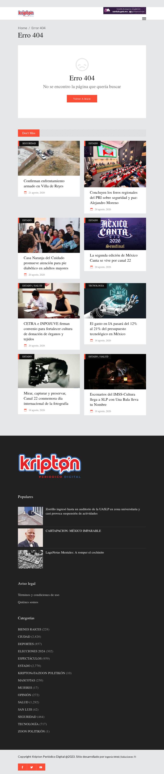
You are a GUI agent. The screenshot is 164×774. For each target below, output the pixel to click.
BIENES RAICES (29, 629)
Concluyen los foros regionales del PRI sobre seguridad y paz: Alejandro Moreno (114, 197)
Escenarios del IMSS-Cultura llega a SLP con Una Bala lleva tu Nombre (114, 399)
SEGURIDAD (29, 143)
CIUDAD (24, 636)
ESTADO (93, 143)
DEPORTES (26, 644)
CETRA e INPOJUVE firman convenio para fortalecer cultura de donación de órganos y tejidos (48, 331)
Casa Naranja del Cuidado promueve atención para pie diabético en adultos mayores (46, 262)
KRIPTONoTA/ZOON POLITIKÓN (41, 673)
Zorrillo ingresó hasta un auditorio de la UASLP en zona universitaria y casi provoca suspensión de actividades (93, 511)
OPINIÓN (24, 695)
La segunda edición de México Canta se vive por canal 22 (114, 257)
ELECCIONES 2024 (31, 651)
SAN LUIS (25, 709)
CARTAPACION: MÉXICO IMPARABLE (73, 530)
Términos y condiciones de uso (38, 594)
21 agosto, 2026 (36, 192)
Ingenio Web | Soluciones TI (120, 756)
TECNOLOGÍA (96, 285)
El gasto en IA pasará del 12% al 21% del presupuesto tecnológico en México (113, 328)
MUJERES (25, 687)
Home (22, 28)
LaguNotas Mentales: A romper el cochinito (75, 552)
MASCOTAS (26, 680)
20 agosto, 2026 (102, 209)
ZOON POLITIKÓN (31, 731)
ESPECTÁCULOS (30, 658)
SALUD (38, 285)
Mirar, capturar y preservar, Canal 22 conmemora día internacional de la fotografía (46, 398)
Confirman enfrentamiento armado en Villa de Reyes (44, 183)
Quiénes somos (28, 602)
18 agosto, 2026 (102, 340)
